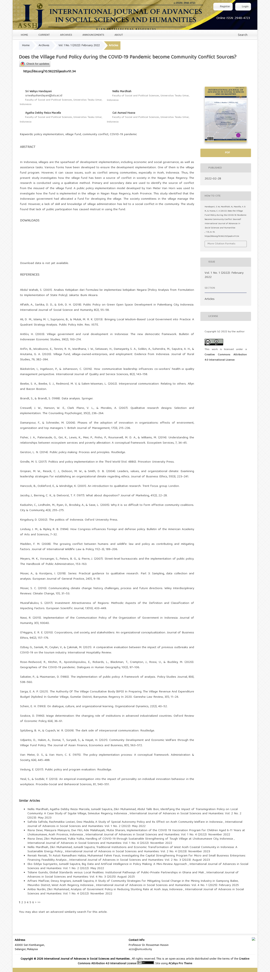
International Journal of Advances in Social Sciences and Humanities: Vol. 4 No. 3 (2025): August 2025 (133, 875)
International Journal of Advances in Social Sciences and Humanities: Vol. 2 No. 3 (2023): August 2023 (139, 860)
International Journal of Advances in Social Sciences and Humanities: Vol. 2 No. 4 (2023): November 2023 (137, 851)
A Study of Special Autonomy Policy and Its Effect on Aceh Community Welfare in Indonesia (159, 822)
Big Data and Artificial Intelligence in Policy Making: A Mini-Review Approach (135, 864)
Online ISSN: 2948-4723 (233, 18)
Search (242, 35)
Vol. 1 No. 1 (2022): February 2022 (79, 45)
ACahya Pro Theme (180, 963)
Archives (65, 35)
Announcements (93, 35)
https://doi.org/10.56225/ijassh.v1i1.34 (49, 72)
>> (39, 902)
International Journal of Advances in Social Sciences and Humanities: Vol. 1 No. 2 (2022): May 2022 (134, 824)
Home (24, 35)
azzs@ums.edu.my (140, 949)
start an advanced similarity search (62, 912)
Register (224, 6)
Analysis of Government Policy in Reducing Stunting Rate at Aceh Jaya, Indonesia (127, 889)
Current (44, 35)
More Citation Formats (221, 243)
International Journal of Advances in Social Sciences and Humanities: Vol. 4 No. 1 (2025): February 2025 (167, 885)
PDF (227, 152)
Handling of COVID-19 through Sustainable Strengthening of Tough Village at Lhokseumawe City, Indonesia (159, 839)
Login (244, 6)
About (118, 35)
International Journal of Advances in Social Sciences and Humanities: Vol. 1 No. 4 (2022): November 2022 (157, 834)
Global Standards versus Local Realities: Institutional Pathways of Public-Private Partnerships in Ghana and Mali (127, 872)
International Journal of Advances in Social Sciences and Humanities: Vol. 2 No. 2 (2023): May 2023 (134, 816)
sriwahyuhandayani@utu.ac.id (43, 95)
